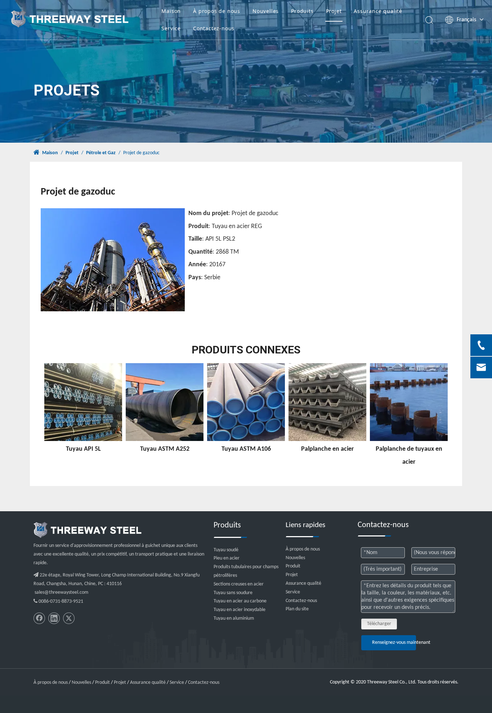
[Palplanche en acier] (327, 402)
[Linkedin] (54, 618)
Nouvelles (265, 11)
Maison (171, 11)
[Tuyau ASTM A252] (164, 402)
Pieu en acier (227, 558)
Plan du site (297, 609)
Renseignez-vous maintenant (394, 642)
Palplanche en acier (327, 449)
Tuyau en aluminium (234, 618)
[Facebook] (39, 618)
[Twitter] (69, 618)
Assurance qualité (378, 11)
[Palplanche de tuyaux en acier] (409, 402)
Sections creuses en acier (239, 584)
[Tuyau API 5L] (83, 402)
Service (171, 28)
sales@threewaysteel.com (61, 592)
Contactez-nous (213, 28)
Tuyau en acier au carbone (240, 601)
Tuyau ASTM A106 (246, 449)
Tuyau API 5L (83, 449)
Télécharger (379, 624)
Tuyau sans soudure (233, 593)
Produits (302, 11)
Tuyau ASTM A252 (164, 449)
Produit (293, 566)
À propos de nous (216, 11)
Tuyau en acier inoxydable (239, 609)
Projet (334, 11)
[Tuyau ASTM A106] (246, 402)
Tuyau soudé (226, 550)
